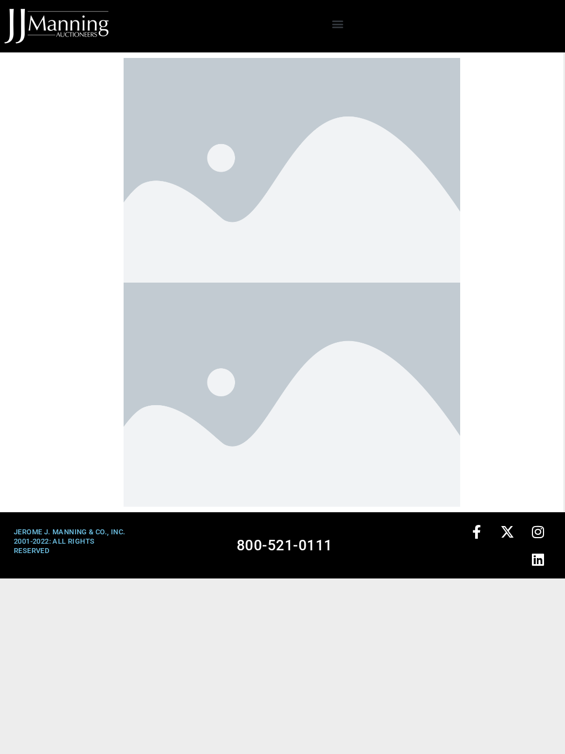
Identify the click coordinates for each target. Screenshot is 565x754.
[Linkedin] (538, 559)
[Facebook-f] (477, 531)
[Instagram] (538, 531)
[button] (338, 23)
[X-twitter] (507, 531)
